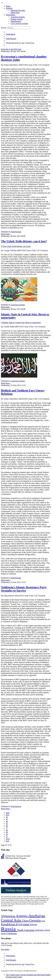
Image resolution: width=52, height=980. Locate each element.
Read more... (6, 234)
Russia (9, 929)
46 (7, 826)
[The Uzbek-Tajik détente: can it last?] (16, 246)
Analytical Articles (18, 17)
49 (7, 832)
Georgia (35, 920)
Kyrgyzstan (23, 924)
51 (7, 837)
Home (8, 6)
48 (7, 830)
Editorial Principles (18, 10)
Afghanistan (8, 916)
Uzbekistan (12, 933)
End (7, 841)
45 (7, 824)
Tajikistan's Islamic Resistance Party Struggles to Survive (24, 589)
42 (7, 817)
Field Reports (16, 21)
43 (7, 819)
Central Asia (11, 920)
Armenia (22, 916)
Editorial (9, 8)
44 (7, 821)
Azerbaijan (36, 916)
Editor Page (15, 13)
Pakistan (33, 924)
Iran (43, 921)
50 (7, 834)
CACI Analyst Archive (19, 23)
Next (8, 839)
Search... (4, 28)
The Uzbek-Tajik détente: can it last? (24, 241)
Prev (7, 815)
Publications (10, 15)
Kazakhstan (8, 924)
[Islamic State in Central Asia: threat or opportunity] (21, 323)
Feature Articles (17, 19)
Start (7, 813)
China (25, 920)
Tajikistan (39, 930)
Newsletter (5, 949)
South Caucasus (26, 929)
